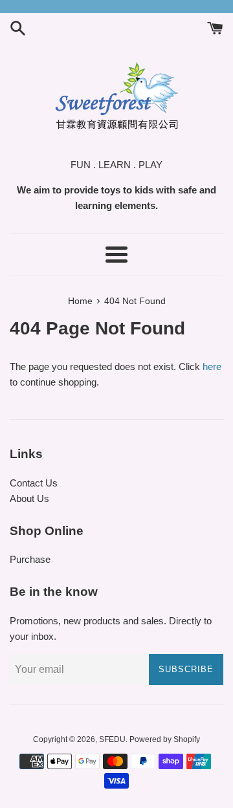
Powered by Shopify (164, 739)
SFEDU (112, 739)
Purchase (30, 559)
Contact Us (34, 482)
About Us (29, 498)
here (212, 366)
